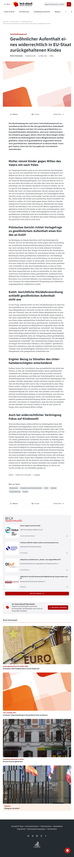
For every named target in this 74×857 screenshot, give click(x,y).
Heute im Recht (15, 21)
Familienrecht (14, 488)
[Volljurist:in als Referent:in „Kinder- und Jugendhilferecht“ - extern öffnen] (67, 570)
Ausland (25, 491)
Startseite (5, 21)
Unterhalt (53, 488)
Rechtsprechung (26, 21)
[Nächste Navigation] (71, 12)
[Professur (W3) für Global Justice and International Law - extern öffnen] (67, 553)
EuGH (46, 488)
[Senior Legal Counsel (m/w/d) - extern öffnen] (67, 536)
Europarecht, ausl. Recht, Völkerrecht (31, 488)
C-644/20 (36, 475)
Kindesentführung (15, 491)
